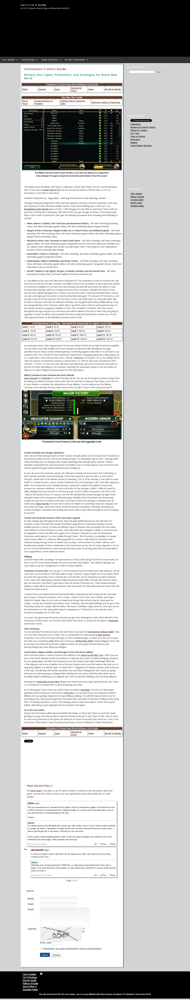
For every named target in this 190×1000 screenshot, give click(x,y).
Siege (57, 89)
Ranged (42, 89)
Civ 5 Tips (134, 133)
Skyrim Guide (136, 203)
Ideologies (113, 620)
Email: (31, 904)
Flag (104, 844)
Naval (90, 89)
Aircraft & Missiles (113, 89)
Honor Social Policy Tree (92, 655)
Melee (25, 89)
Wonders (148, 145)
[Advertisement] (95, 32)
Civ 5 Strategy (30, 977)
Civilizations (135, 124)
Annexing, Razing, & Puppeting (106, 102)
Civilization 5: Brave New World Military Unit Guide (72, 84)
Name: (31, 898)
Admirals (46, 378)
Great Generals (31, 378)
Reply (113, 844)
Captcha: (32, 928)
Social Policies (136, 145)
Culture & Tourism (138, 130)
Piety (51, 641)
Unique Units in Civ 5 (51, 190)
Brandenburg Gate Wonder (36, 209)
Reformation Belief (84, 641)
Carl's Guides (136, 193)
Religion (134, 142)
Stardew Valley (137, 206)
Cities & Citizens (137, 136)
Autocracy (68, 692)
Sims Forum (36, 790)
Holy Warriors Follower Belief (100, 631)
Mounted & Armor (76, 89)
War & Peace (25, 102)
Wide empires (104, 635)
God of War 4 (29, 986)
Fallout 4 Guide (137, 196)
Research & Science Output (142, 127)
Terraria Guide (136, 199)
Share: (31, 909)
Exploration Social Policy (48, 681)
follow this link (42, 503)
